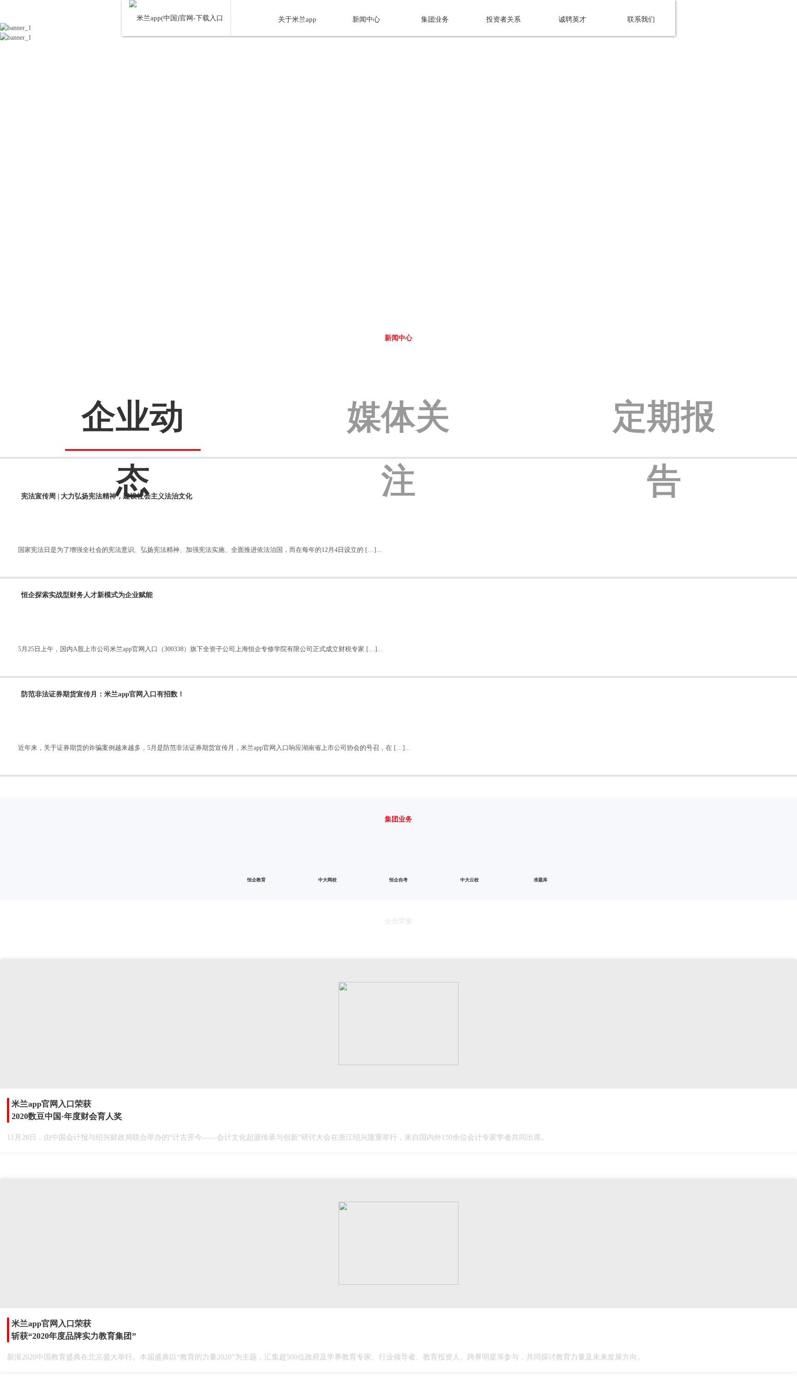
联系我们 (641, 19)
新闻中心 (366, 19)
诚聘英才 (572, 19)
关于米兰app (297, 19)
